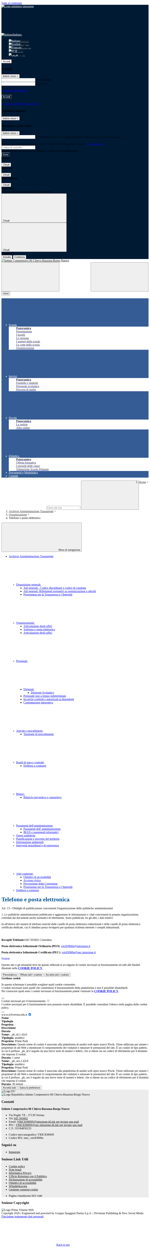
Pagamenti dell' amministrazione (42, 828)
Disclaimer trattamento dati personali (22, 1216)
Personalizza (10, 974)
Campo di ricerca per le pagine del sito (23, 507)
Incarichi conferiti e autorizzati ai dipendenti (48, 699)
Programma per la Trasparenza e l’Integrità (47, 887)
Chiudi (6, 164)
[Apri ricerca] (120, 277)
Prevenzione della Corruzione (40, 883)
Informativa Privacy (20, 1173)
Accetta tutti (57, 974)
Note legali (15, 1169)
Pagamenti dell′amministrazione (34, 825)
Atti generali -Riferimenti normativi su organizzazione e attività (59, 591)
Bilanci (20, 794)
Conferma (19, 257)
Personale (22, 661)
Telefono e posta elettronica (39, 629)
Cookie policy (17, 1166)
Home (142, 482)
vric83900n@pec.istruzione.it (79, 952)
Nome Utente (44, 79)
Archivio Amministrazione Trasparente (31, 511)
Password (41, 83)
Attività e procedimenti (29, 730)
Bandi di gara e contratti (30, 762)
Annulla (7, 257)
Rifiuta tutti (31, 974)
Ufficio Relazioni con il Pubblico (28, 1176)
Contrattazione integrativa (38, 702)
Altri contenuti (24, 873)
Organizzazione (18, 514)
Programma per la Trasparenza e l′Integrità (47, 594)
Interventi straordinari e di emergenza (37, 845)
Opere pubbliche (25, 835)
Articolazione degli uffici (37, 626)
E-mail (40, 136)
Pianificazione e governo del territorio (37, 838)
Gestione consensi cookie (23, 1189)
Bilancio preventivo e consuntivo (42, 797)
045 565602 (21, 1118)
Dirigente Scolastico (42, 692)
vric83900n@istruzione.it (75, 946)
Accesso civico (32, 880)
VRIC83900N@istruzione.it (48, 1121)
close (6, 293)
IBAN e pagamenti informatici (41, 832)
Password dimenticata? (14, 90)
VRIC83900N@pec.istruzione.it (49, 1125)
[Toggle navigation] (30, 277)
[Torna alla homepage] (75, 260)
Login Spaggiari (95, 144)
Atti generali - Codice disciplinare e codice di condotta (54, 587)
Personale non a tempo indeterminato (44, 695)
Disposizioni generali (28, 584)
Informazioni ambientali (30, 842)
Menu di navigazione (69, 550)
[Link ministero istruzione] (17, 6)
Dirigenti (28, 689)
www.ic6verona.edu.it (14, 1014)
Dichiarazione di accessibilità (25, 1179)
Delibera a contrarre (34, 765)
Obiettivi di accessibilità (37, 877)
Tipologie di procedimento (38, 734)
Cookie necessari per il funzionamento (23, 1001)
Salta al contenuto (11, 3)
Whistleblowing (18, 1186)
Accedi (6, 61)
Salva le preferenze (30, 1087)
